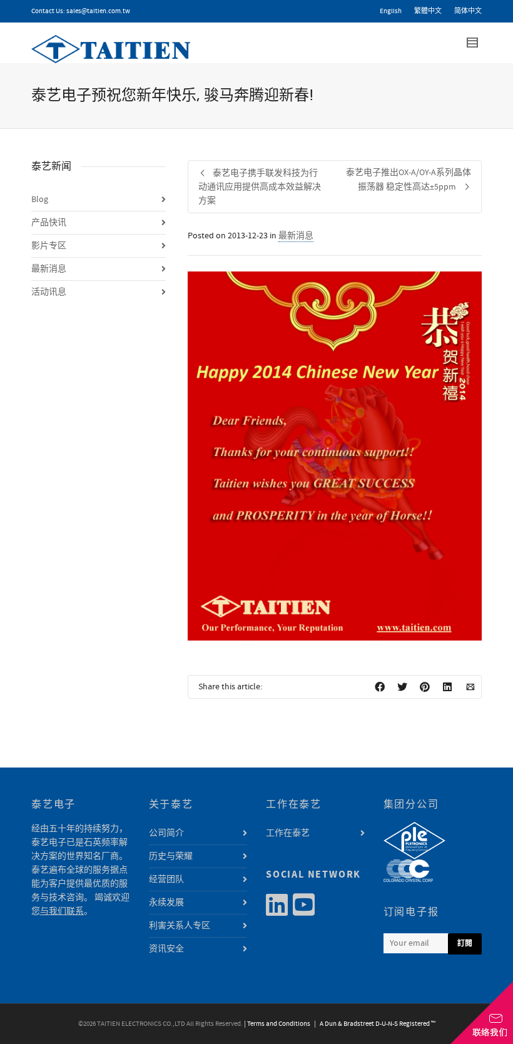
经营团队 (166, 879)
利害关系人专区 (179, 925)
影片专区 (48, 245)
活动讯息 (48, 292)
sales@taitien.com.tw (98, 11)
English (391, 11)
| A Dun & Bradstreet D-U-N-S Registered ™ (373, 1024)
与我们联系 (62, 911)
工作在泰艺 (288, 833)
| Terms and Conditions (277, 1024)
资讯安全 (166, 949)
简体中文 (468, 11)
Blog (39, 199)
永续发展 (166, 902)
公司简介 (166, 833)
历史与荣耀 (171, 856)
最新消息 (295, 235)
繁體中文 (428, 11)
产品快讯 (48, 222)
